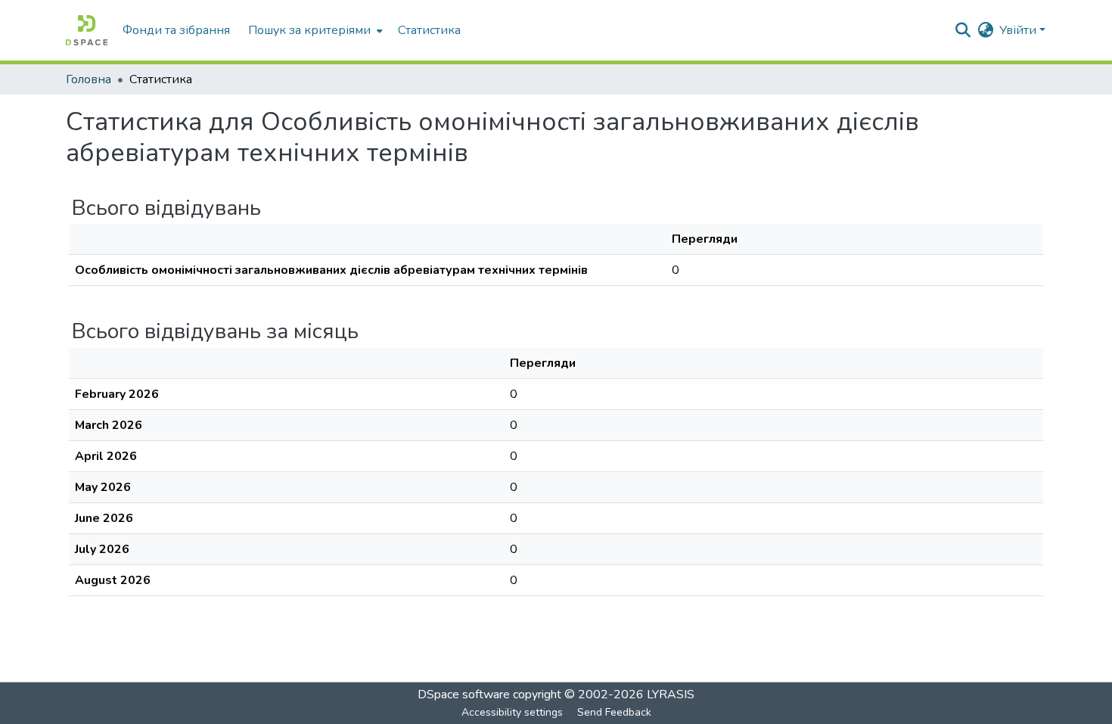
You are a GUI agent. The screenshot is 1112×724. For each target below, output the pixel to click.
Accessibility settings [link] (512, 712)
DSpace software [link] (464, 694)
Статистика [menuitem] (429, 30)
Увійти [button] (1019, 30)
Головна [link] (88, 79)
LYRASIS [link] (670, 694)
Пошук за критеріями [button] (309, 30)
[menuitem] (314, 30)
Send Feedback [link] (614, 712)
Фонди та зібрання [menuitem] (176, 30)
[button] (86, 30)
